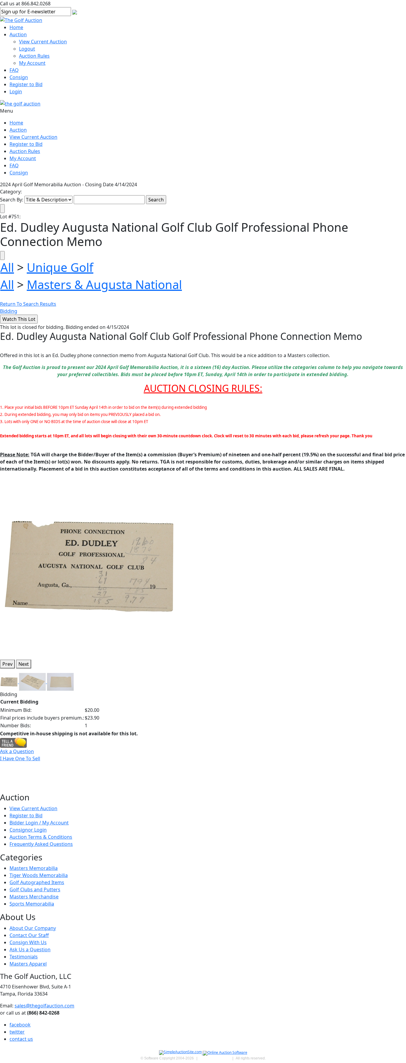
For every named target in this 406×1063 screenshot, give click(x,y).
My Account (32, 63)
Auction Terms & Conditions (41, 837)
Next (23, 664)
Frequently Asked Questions (41, 844)
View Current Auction (43, 41)
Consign (19, 77)
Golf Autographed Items (37, 882)
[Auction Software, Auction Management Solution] (181, 1053)
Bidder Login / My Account (39, 822)
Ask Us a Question (30, 949)
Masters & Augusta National (104, 284)
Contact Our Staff (29, 935)
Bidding (8, 311)
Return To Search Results (28, 304)
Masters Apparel (28, 964)
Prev (7, 664)
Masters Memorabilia (34, 868)
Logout (27, 48)
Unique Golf (60, 267)
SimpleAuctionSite (215, 1058)
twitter (17, 1032)
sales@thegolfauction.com (44, 1005)
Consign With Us (28, 942)
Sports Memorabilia (32, 903)
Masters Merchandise (34, 896)
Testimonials (24, 956)
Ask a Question (17, 751)
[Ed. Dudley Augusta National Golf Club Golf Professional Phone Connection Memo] (89, 565)
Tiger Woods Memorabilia (39, 875)
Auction (18, 34)
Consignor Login (28, 830)
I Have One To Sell (20, 758)
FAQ (14, 70)
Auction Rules (34, 56)
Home (16, 27)
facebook (20, 1024)
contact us (21, 1039)
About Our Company (33, 928)
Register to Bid (26, 84)
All (7, 267)
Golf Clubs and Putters (35, 889)
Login (16, 91)
